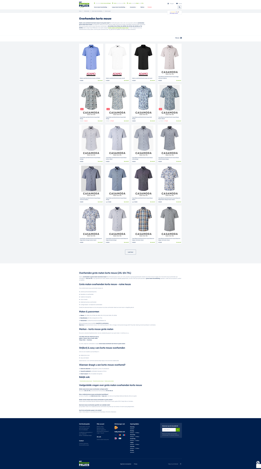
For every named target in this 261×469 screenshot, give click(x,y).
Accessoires (133, 7)
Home (80, 11)
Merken (142, 7)
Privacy (135, 464)
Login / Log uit (100, 433)
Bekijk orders (100, 426)
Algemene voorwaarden (125, 464)
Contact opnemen (83, 443)
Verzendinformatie (84, 445)
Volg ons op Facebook (173, 464)
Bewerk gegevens (101, 430)
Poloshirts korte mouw (98, 381)
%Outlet (150, 7)
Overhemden (86, 11)
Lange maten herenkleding (118, 7)
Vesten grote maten (109, 381)
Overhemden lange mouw (86, 381)
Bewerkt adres (100, 428)
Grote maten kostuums (103, 439)
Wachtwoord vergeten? (103, 431)
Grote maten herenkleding (100, 7)
